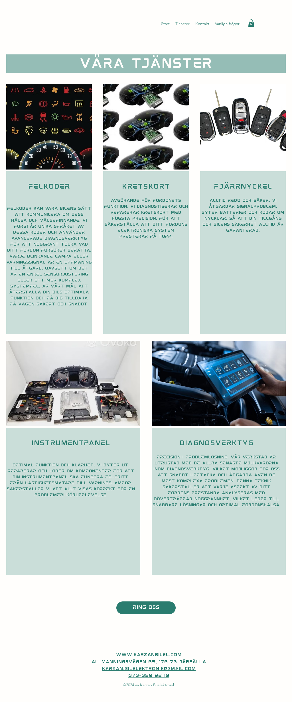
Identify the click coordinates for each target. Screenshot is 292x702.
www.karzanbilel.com (149, 655)
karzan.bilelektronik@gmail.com (149, 669)
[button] (251, 23)
